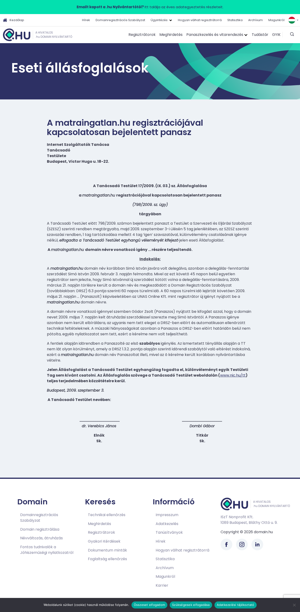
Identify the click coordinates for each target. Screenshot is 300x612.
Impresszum (167, 515)
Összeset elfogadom (149, 605)
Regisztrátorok (142, 34)
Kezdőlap (17, 20)
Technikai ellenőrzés (106, 515)
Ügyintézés (159, 20)
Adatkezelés (167, 523)
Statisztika (235, 20)
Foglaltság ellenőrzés (107, 559)
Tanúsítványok (169, 532)
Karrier (162, 585)
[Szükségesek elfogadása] (294, 605)
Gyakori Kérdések (104, 541)
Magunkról (276, 20)
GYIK (276, 34)
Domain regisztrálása (39, 529)
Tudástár (260, 34)
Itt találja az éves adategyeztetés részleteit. (150, 6)
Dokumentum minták (107, 550)
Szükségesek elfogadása (191, 605)
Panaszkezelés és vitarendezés (214, 34)
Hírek (86, 20)
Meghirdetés (171, 34)
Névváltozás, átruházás (41, 538)
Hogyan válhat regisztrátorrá (200, 20)
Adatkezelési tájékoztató (235, 605)
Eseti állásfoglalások (80, 68)
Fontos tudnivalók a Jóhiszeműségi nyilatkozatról (46, 549)
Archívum (255, 20)
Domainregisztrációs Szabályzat (120, 20)
